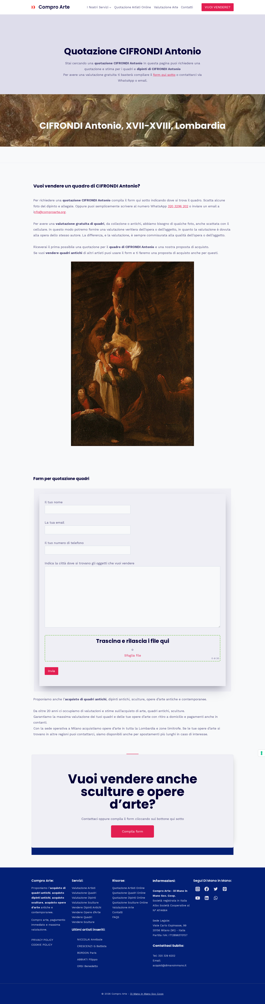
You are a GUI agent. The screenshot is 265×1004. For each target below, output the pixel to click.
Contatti (187, 7)
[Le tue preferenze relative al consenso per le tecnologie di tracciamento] (261, 753)
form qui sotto (164, 75)
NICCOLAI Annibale (89, 939)
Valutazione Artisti (83, 888)
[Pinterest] (224, 889)
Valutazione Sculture (85, 902)
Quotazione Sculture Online (130, 902)
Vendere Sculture (83, 922)
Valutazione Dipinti (84, 897)
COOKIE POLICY (41, 944)
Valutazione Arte (166, 7)
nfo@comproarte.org (50, 212)
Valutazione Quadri (84, 892)
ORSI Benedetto (87, 966)
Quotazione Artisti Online (132, 7)
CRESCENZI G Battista (92, 946)
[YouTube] (197, 898)
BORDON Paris (86, 952)
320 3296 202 (178, 206)
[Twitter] (215, 889)
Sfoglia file (132, 655)
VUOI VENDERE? (217, 7)
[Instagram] (197, 889)
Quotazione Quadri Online (128, 892)
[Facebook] (206, 889)
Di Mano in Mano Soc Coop (147, 993)
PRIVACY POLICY (42, 939)
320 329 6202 (166, 955)
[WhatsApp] (215, 898)
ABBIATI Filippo (87, 959)
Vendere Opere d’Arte (86, 912)
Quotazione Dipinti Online (128, 897)
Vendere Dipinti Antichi (86, 907)
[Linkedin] (206, 898)
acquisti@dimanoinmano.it (169, 965)
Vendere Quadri (82, 917)
